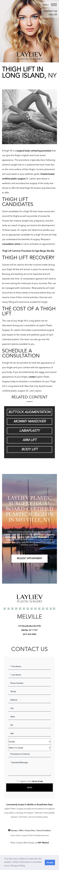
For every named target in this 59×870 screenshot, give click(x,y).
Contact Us (50, 11)
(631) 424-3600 (29, 634)
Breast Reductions (40, 537)
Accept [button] (50, 862)
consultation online (11, 244)
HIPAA (21, 830)
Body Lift (29, 449)
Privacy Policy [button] (17, 866)
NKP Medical (43, 843)
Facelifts (10, 540)
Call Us (52, 15)
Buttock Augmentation (29, 412)
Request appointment (29, 558)
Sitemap (14, 830)
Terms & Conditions (43, 830)
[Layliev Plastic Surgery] (29, 56)
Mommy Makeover (30, 421)
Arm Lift (30, 440)
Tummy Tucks (23, 537)
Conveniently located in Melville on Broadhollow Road (29, 805)
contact (32, 377)
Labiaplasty (29, 430)
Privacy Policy (30, 830)
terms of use (37, 781)
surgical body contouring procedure (33, 151)
